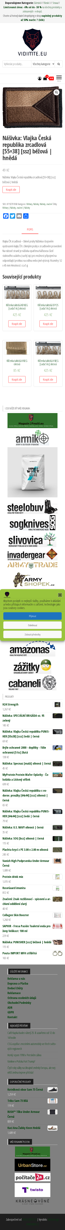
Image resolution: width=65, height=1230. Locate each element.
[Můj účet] (40, 78)
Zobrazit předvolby (32, 634)
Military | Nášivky (9, 207)
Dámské (37, 3)
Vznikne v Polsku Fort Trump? (21, 1061)
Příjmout (32, 616)
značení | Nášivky (23, 207)
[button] (60, 595)
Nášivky (36, 204)
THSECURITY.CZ (29, 1219)
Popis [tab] (30, 229)
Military (29, 204)
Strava (55, 3)
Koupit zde (11, 190)
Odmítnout (32, 625)
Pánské (47, 3)
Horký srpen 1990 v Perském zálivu (24, 1055)
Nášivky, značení (46, 204)
